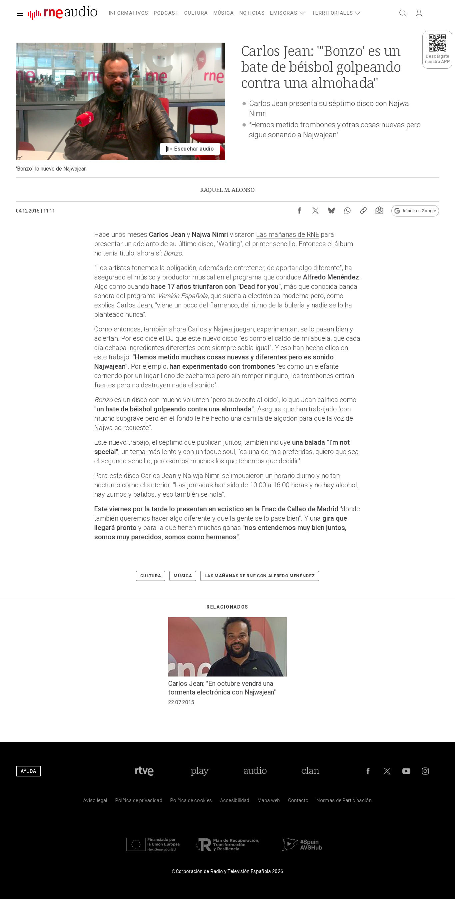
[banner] (60, 13)
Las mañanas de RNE (287, 234)
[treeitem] (129, 13)
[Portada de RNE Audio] (62, 13)
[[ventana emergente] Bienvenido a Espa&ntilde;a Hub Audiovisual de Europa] (302, 852)
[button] (20, 13)
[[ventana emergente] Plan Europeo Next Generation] (153, 852)
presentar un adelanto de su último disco (154, 244)
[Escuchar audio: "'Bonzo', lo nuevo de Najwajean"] (120, 107)
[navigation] (235, 12)
